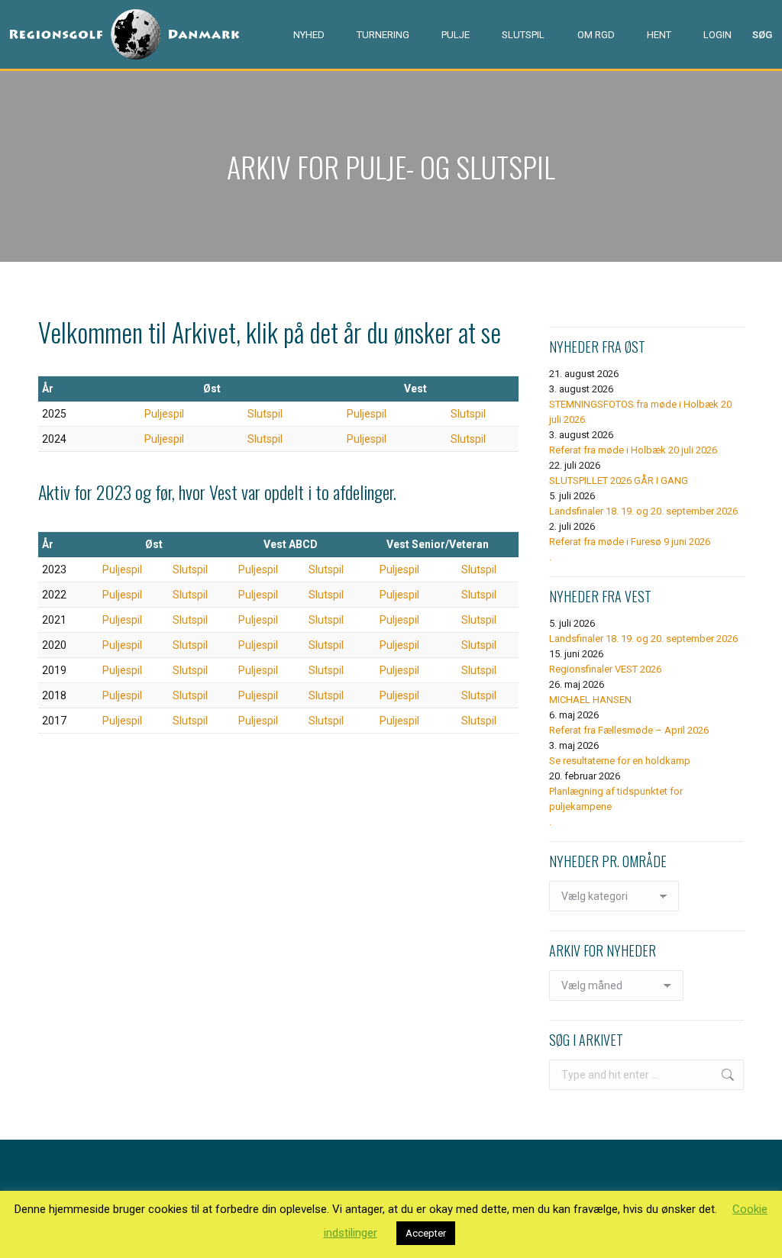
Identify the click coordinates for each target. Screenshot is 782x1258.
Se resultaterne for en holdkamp (619, 760)
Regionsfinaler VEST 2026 (605, 669)
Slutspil (265, 414)
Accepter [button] (426, 1233)
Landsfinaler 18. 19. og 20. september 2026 (643, 511)
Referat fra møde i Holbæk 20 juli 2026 (633, 450)
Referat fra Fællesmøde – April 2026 (629, 730)
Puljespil (164, 414)
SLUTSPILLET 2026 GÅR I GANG (618, 480)
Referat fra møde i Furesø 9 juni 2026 (629, 541)
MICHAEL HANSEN (590, 699)
